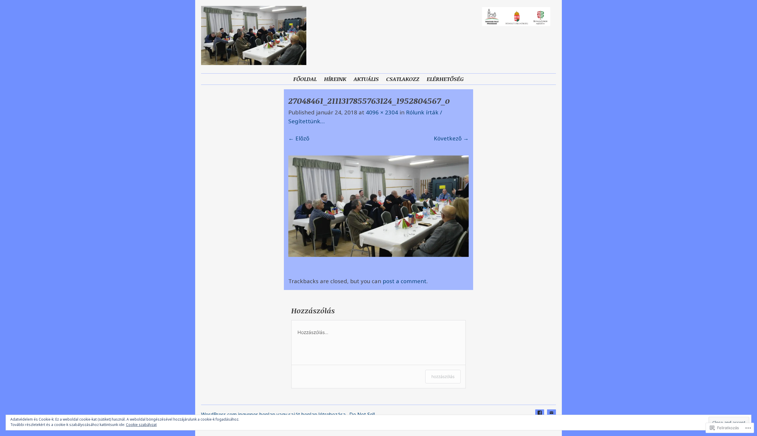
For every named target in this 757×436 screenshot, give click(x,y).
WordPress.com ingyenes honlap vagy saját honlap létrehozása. (274, 414)
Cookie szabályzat (141, 424)
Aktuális (366, 78)
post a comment (404, 281)
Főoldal (305, 78)
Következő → (451, 138)
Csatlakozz (402, 78)
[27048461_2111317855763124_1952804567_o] (378, 254)
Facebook (539, 417)
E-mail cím (552, 417)
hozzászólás (442, 376)
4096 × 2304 (382, 112)
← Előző (298, 138)
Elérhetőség (445, 78)
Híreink (335, 78)
